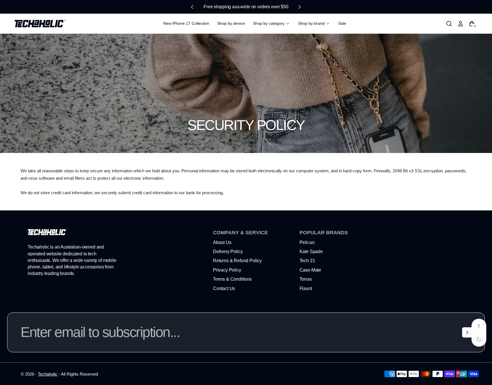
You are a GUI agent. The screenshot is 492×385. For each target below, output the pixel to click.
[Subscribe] (467, 332)
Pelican (307, 242)
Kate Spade (311, 251)
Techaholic (48, 374)
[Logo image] (40, 23)
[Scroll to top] (479, 326)
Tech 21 (307, 260)
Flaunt (306, 288)
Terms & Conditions (232, 279)
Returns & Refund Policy (237, 260)
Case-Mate (310, 270)
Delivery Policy (228, 251)
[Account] (460, 23)
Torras (306, 279)
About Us (222, 242)
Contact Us (224, 288)
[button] (449, 23)
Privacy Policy (227, 270)
